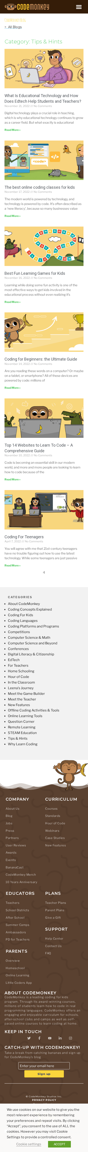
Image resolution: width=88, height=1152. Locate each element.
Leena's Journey (21, 688)
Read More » (13, 130)
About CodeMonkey (24, 604)
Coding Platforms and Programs (33, 626)
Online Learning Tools (25, 716)
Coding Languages (23, 621)
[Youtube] (49, 1038)
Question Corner (21, 722)
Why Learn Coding (22, 744)
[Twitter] (28, 1038)
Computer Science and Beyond (32, 643)
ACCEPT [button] (59, 1144)
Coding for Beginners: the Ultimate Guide (41, 359)
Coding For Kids (20, 615)
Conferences (18, 649)
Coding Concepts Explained (30, 609)
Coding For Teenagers (24, 536)
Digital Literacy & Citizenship (31, 654)
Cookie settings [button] (28, 1144)
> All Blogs (13, 27)
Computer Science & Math (29, 638)
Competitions (19, 632)
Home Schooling (21, 671)
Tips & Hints (18, 738)
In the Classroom (21, 682)
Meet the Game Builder (26, 694)
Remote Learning (21, 727)
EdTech (14, 660)
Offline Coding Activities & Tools (33, 710)
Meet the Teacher (22, 699)
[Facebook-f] (39, 1038)
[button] (79, 6)
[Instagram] (70, 1038)
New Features (19, 705)
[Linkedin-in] (60, 1038)
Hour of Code (18, 677)
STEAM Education (22, 733)
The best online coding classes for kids (40, 187)
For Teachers (18, 665)
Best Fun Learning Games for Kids (35, 273)
